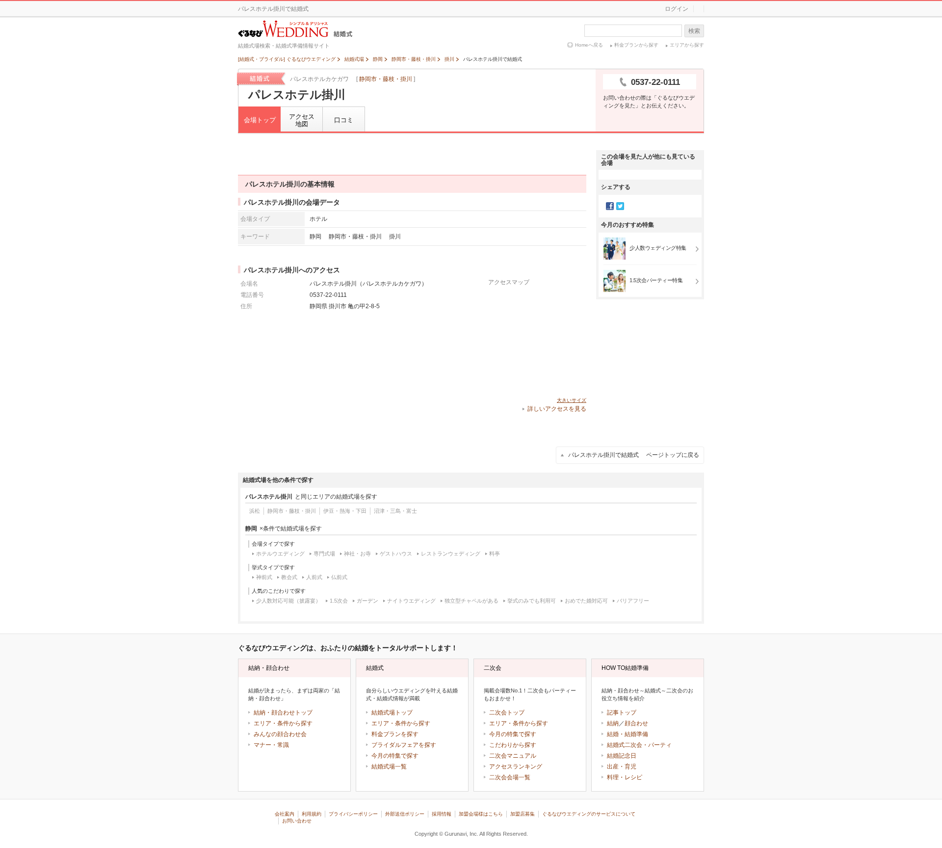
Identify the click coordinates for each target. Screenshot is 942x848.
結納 (613, 723)
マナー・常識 (271, 745)
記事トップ (621, 712)
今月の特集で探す (395, 755)
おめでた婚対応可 (586, 601)
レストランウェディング (450, 553)
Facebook (610, 206)
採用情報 (441, 814)
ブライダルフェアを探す (403, 745)
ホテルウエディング (280, 553)
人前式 (314, 577)
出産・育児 (621, 766)
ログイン (676, 8)
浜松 (254, 511)
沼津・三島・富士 (395, 511)
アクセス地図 (301, 120)
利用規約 (311, 814)
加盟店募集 (522, 814)
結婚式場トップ (392, 712)
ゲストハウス (396, 553)
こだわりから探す (512, 745)
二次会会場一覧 (509, 777)
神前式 (264, 577)
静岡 (315, 236)
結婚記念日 (621, 755)
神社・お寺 (357, 553)
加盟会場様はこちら (481, 814)
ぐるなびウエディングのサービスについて (588, 814)
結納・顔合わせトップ (283, 712)
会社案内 (284, 814)
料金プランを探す (395, 734)
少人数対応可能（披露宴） (288, 601)
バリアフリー (633, 601)
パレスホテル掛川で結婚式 (633, 454)
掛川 (395, 236)
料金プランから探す (636, 45)
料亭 (494, 553)
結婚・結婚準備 (627, 734)
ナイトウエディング (411, 601)
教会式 (289, 577)
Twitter (620, 206)
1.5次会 (339, 601)
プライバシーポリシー (353, 814)
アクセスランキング (515, 766)
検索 (694, 30)
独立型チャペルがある (471, 601)
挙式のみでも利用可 (531, 601)
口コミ (343, 120)
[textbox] (633, 31)
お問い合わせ (297, 820)
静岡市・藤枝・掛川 (385, 79)
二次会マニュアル (512, 755)
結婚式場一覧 (389, 766)
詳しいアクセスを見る (556, 408)
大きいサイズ (571, 400)
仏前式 (339, 577)
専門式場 (324, 553)
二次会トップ (506, 712)
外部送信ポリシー (404, 814)
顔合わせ (636, 723)
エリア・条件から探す (283, 723)
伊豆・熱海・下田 (344, 511)
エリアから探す (687, 45)
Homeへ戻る (589, 45)
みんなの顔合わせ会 (280, 734)
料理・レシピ (624, 777)
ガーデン (367, 601)
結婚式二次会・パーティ (639, 745)
